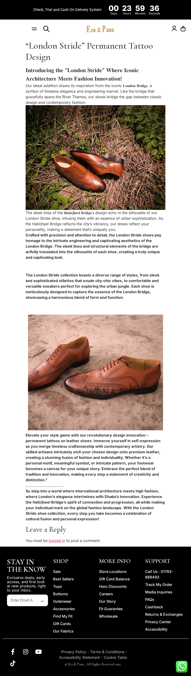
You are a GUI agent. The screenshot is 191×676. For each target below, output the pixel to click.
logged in (57, 540)
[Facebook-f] (13, 651)
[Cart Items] (184, 28)
